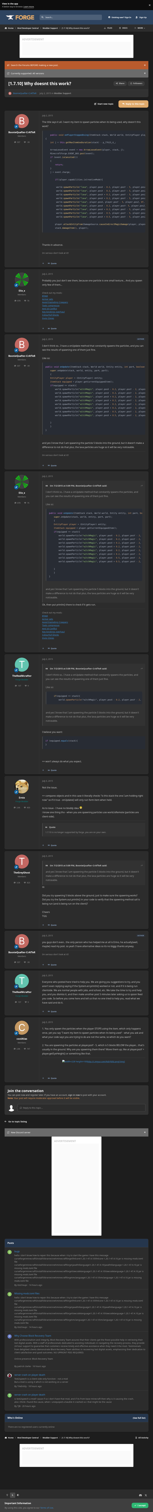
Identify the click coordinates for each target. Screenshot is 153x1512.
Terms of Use (46, 1507)
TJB (18, 1406)
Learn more (6, 5)
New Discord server (20, 1132)
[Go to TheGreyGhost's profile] (22, 862)
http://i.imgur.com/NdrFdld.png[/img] (106, 1061)
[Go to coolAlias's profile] (22, 1028)
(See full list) (139, 1417)
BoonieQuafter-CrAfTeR (24, 93)
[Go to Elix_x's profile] (22, 279)
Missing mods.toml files (26, 1293)
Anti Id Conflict (49, 308)
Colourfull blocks (50, 315)
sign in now (74, 1095)
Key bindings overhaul (53, 311)
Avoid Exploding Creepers (55, 302)
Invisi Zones (48, 318)
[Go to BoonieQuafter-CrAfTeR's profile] (10, 93)
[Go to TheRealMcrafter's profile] (22, 665)
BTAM (45, 296)
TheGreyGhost (22, 872)
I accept (142, 1505)
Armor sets (47, 299)
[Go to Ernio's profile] (22, 786)
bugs (17, 1251)
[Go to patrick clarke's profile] (9, 1336)
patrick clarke (24, 1366)
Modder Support (62, 93)
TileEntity (22, 1386)
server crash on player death (29, 1374)
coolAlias (22, 1038)
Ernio (22, 797)
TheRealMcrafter (22, 675)
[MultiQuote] (43, 263)
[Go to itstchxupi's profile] (9, 1252)
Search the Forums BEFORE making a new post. (34, 65)
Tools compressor (51, 305)
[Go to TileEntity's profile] (9, 1375)
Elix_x (22, 290)
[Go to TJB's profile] (9, 1395)
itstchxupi (22, 1285)
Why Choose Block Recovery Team (32, 1335)
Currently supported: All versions (27, 73)
